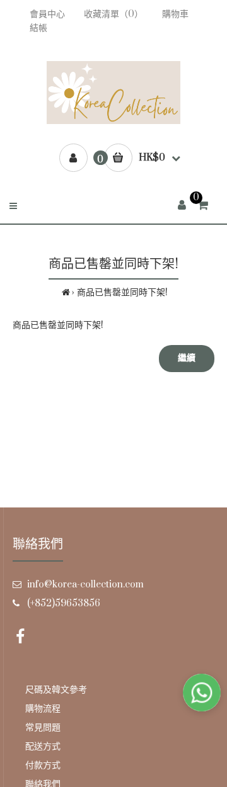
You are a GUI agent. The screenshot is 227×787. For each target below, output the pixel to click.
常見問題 (43, 727)
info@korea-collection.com (85, 585)
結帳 (38, 28)
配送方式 (43, 746)
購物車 (175, 14)
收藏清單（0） (113, 14)
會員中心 (47, 14)
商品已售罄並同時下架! (122, 292)
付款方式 (43, 765)
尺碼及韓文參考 (56, 690)
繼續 (186, 358)
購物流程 (43, 709)
